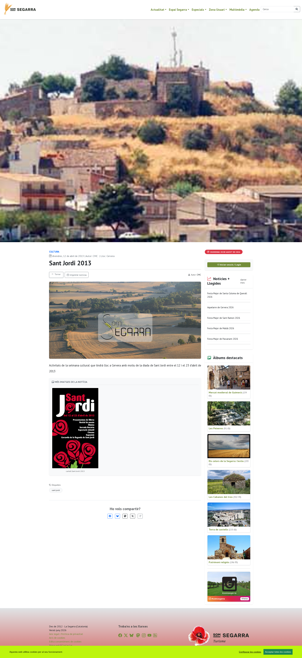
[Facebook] (109, 516)
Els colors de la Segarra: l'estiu (229, 462)
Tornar (57, 274)
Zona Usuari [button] (217, 9)
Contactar (67, 645)
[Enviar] (140, 516)
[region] (151, 652)
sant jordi (56, 490)
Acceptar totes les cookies (278, 652)
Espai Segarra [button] (178, 9)
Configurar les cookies (250, 652)
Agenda (254, 9)
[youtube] (149, 635)
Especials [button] (198, 9)
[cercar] (297, 9)
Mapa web (54, 645)
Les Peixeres (219, 428)
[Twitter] (132, 516)
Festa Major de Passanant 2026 (222, 338)
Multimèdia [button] (236, 9)
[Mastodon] (125, 516)
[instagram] (144, 635)
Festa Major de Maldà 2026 (220, 328)
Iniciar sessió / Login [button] (230, 264)
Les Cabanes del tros (225, 496)
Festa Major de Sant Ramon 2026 (223, 317)
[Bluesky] (117, 516)
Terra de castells (223, 529)
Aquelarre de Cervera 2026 (220, 307)
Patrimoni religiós (223, 562)
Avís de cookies (57, 637)
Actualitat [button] (157, 9)
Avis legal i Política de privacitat (66, 634)
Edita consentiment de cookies (65, 641)
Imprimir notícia (78, 274)
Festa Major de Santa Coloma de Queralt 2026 (227, 295)
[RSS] (155, 635)
